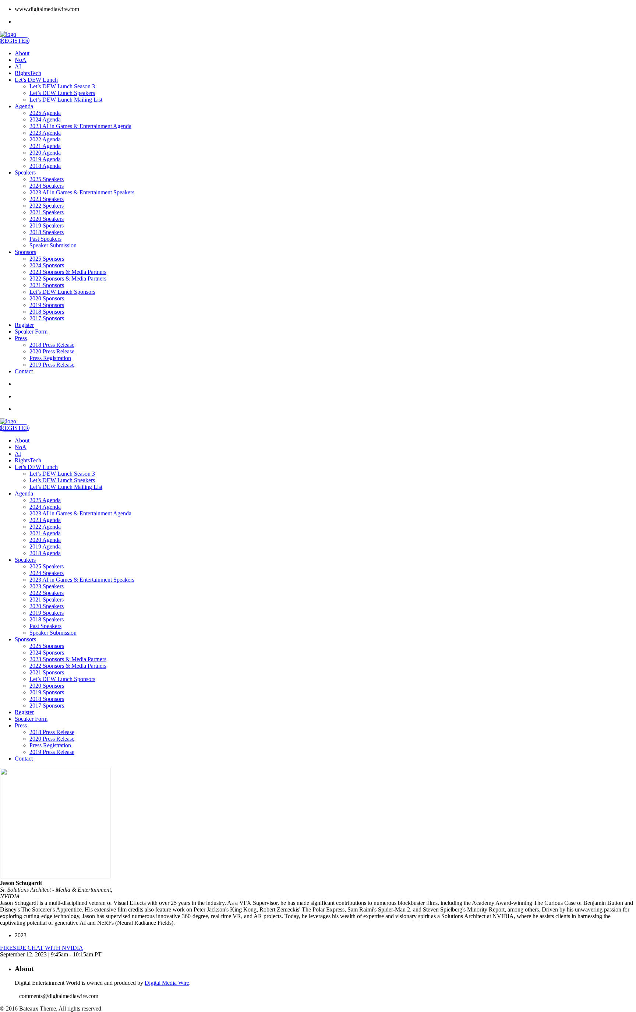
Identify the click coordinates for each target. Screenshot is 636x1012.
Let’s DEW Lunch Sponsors (62, 292)
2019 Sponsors (46, 305)
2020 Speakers (46, 219)
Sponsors (25, 252)
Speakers (25, 172)
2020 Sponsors (46, 298)
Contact (24, 371)
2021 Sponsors (46, 285)
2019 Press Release (51, 365)
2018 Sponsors (46, 311)
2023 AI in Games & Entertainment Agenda (80, 126)
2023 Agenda (45, 133)
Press (21, 338)
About (22, 53)
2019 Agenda (45, 159)
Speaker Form (31, 331)
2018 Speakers (46, 232)
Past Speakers (45, 239)
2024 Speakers (46, 186)
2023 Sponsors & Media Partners (67, 272)
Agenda (24, 106)
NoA (20, 60)
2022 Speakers (46, 205)
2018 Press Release (51, 345)
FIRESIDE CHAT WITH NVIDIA (41, 948)
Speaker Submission (53, 245)
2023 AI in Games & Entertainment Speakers (81, 192)
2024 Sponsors (46, 265)
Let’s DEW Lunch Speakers (62, 93)
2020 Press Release (51, 351)
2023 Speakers (46, 199)
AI (18, 66)
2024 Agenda (45, 119)
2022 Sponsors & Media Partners (67, 278)
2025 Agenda (45, 113)
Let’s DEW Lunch (36, 80)
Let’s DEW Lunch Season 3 (62, 86)
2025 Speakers (46, 179)
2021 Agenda (45, 146)
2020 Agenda (45, 152)
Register (24, 325)
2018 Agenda (45, 166)
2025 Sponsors (46, 258)
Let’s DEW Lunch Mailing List (65, 99)
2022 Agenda (45, 139)
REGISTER (14, 41)
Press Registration (50, 358)
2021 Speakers (46, 212)
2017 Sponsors (46, 318)
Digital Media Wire (167, 983)
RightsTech (28, 73)
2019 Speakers (46, 225)
